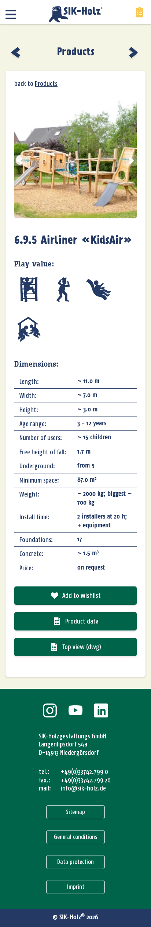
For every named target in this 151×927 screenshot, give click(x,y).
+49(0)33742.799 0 (84, 772)
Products (75, 52)
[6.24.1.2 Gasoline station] (16, 52)
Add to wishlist (81, 596)
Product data (82, 621)
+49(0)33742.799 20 (86, 780)
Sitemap (75, 811)
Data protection (75, 861)
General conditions (75, 836)
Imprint (75, 886)
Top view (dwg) (81, 647)
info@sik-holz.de (83, 788)
